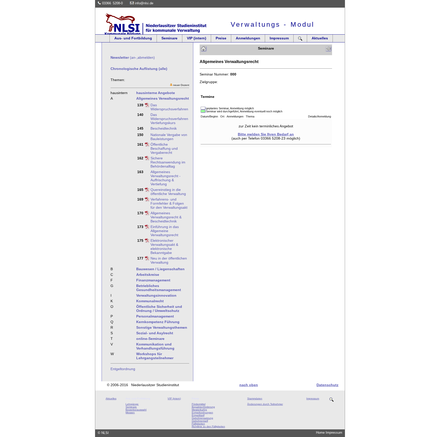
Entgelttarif (198, 415)
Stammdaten (254, 398)
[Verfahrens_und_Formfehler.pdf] (147, 200)
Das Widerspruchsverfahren (169, 107)
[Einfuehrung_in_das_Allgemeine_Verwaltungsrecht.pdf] (147, 227)
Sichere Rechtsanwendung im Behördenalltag (167, 162)
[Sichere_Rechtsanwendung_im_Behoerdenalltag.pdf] (147, 159)
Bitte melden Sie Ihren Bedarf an (266, 134)
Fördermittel (198, 404)
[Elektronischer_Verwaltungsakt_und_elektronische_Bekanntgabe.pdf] (147, 241)
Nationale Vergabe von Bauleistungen (168, 137)
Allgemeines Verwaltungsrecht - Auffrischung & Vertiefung (165, 178)
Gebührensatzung (202, 418)
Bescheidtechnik (163, 128)
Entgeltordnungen (202, 412)
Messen (130, 412)
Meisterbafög (199, 409)
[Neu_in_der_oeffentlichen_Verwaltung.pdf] (147, 259)
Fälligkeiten (198, 423)
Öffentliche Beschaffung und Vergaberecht (164, 148)
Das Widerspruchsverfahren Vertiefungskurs (169, 119)
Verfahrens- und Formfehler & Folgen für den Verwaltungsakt (168, 203)
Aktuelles (320, 38)
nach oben (248, 385)
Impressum (279, 38)
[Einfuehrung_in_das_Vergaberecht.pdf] (147, 145)
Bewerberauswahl (136, 409)
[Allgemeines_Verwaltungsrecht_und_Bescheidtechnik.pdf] (147, 214)
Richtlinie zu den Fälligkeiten (208, 426)
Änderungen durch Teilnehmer (265, 404)
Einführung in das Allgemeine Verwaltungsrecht (164, 231)
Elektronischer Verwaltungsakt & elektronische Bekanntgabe (164, 246)
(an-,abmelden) (133, 57)
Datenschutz (327, 385)
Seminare (169, 38)
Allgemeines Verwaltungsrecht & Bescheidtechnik (166, 217)
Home (320, 432)
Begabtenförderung (203, 406)
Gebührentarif (200, 420)
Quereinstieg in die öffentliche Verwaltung (168, 192)
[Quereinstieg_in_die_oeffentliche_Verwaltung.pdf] (147, 190)
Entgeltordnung (123, 369)
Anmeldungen (248, 38)
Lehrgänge (132, 404)
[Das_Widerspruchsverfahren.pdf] (147, 106)
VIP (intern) (196, 38)
